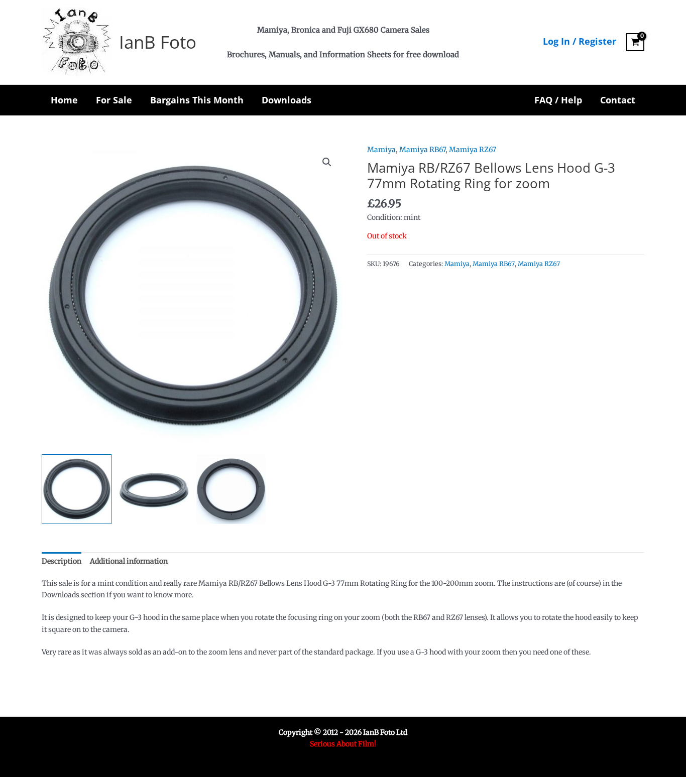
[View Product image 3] (231, 489)
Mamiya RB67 (422, 149)
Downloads (286, 100)
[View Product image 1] (76, 489)
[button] (327, 162)
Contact (617, 100)
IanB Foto (157, 42)
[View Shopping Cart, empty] (635, 42)
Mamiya (381, 149)
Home (64, 100)
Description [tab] (61, 561)
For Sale (114, 100)
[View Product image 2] (154, 489)
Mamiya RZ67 (472, 149)
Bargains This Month (197, 100)
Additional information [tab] (129, 561)
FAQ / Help (558, 100)
